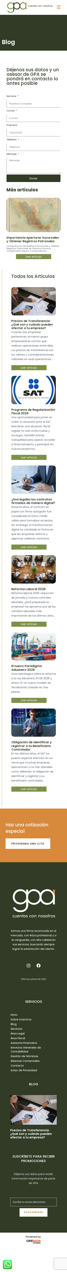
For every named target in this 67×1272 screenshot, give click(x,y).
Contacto (17, 1065)
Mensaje (12, 154)
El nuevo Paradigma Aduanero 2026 (26, 668)
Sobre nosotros (21, 1019)
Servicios (16, 1029)
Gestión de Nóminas (24, 1056)
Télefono (12, 139)
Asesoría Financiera (24, 1043)
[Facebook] (38, 966)
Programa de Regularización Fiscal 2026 (33, 411)
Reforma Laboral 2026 (28, 589)
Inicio (14, 1015)
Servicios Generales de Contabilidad (26, 1049)
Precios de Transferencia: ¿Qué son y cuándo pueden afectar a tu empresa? (32, 324)
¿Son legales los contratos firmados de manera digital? (33, 501)
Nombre (12, 96)
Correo (11, 110)
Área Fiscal (18, 1038)
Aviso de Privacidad (24, 1070)
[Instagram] (28, 966)
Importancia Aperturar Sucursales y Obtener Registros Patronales (33, 239)
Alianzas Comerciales (25, 1061)
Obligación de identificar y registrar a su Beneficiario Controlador (31, 745)
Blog (14, 1024)
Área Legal (18, 1033)
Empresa (12, 125)
